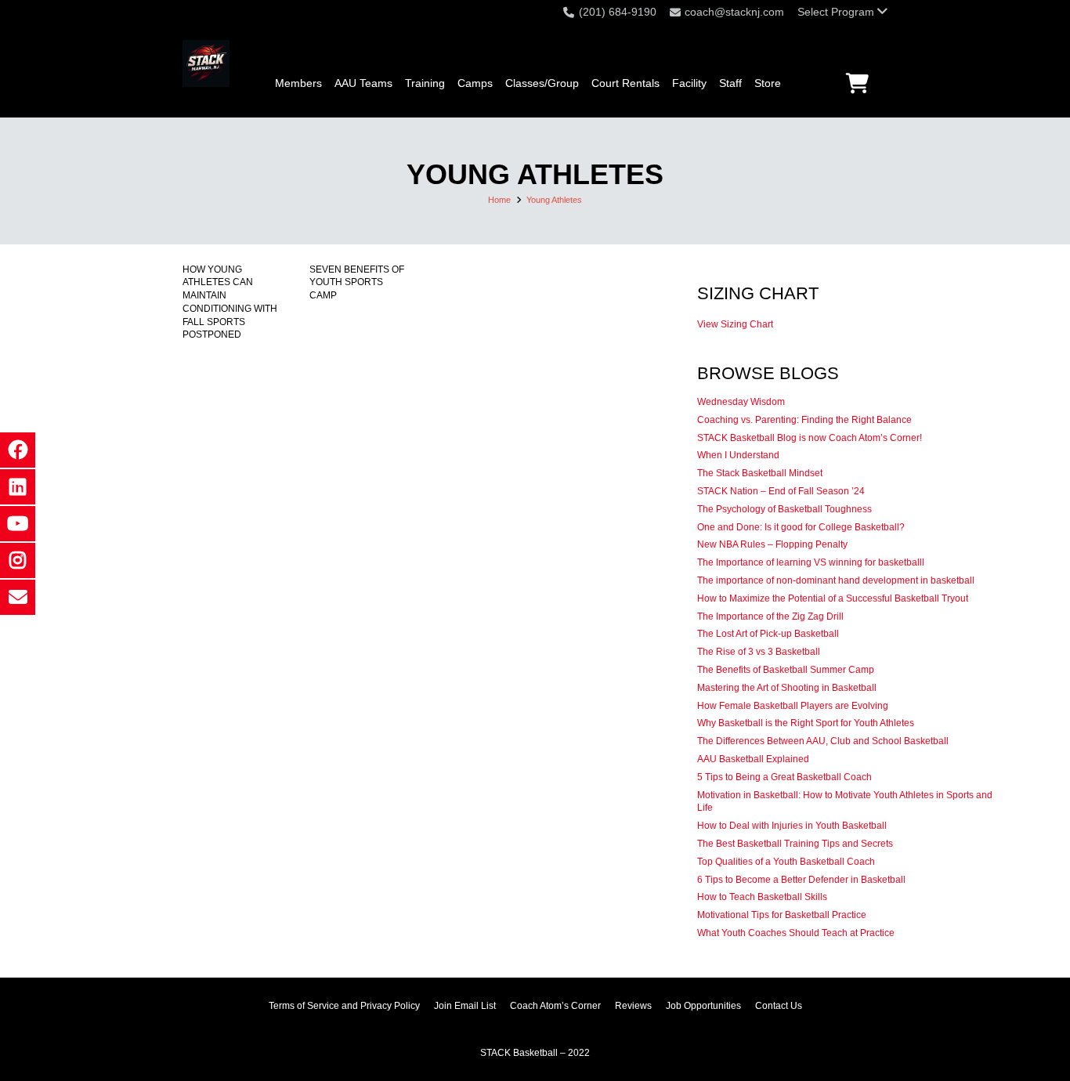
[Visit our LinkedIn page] (17, 486)
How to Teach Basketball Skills (762, 896)
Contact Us (778, 1005)
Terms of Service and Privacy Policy (344, 1005)
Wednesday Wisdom (741, 401)
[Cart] (857, 83)
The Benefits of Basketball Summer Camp (785, 669)
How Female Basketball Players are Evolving (792, 705)
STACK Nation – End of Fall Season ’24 (781, 491)
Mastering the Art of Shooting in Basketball (787, 687)
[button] (842, 12)
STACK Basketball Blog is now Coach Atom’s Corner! (809, 437)
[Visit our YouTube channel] (17, 523)
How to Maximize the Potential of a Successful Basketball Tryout (832, 598)
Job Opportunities (703, 1005)
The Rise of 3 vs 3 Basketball (758, 651)
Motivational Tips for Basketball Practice (781, 914)
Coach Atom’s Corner (555, 1005)
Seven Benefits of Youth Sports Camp (356, 283)
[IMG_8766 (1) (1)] (206, 63)
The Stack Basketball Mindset (759, 473)
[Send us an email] (17, 597)
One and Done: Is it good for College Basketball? (801, 527)
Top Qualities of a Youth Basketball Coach (786, 861)
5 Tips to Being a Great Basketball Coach (784, 777)
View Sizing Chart (735, 324)
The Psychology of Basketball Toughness (784, 509)
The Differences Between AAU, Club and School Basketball (823, 741)
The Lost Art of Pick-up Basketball (768, 633)
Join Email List (465, 1005)
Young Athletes (554, 199)
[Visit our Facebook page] (17, 450)
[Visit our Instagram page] (17, 560)
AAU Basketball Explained (753, 759)
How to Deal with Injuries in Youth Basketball (792, 825)
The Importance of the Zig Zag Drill (770, 616)
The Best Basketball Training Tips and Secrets (795, 843)
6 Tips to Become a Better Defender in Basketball (801, 879)
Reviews (633, 1005)
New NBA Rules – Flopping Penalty (772, 544)
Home (499, 199)
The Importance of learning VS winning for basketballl (810, 562)
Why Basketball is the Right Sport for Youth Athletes (805, 723)
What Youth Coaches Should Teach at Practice (796, 932)
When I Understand (738, 455)
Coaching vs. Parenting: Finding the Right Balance (804, 419)
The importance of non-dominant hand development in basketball (835, 580)
